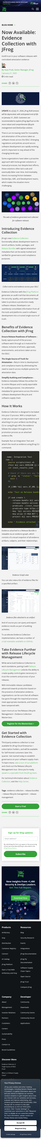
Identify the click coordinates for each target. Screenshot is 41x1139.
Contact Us (6, 1044)
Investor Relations (8, 1013)
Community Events (27, 1013)
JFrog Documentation (28, 954)
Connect (5, 954)
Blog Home (7, 25)
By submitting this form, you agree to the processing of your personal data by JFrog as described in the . (20, 846)
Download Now (20, 898)
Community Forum (27, 1018)
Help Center (23, 781)
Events (23, 943)
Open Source (25, 976)
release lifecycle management (16, 794)
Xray (3, 938)
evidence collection (15, 790)
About (4, 1002)
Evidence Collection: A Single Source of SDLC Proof (9, 1066)
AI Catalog (5, 959)
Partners (5, 1018)
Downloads (24, 1007)
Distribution (6, 943)
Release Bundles (9, 248)
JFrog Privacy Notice (10, 848)
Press (4, 1039)
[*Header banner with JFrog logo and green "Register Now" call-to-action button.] (20, 3)
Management (7, 1007)
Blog (22, 932)
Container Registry (9, 948)
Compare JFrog (26, 987)
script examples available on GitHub (17, 641)
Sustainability (7, 1034)
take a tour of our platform (26, 763)
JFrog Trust (24, 982)
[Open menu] (37, 9)
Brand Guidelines (8, 1050)
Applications (25, 1023)
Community (24, 1002)
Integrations (25, 948)
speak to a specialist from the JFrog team (19, 773)
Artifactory (6, 932)
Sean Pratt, (19, 70)
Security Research (27, 938)
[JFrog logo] (5, 9)
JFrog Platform (32, 292)
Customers (6, 1023)
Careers (5, 1028)
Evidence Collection (20, 238)
